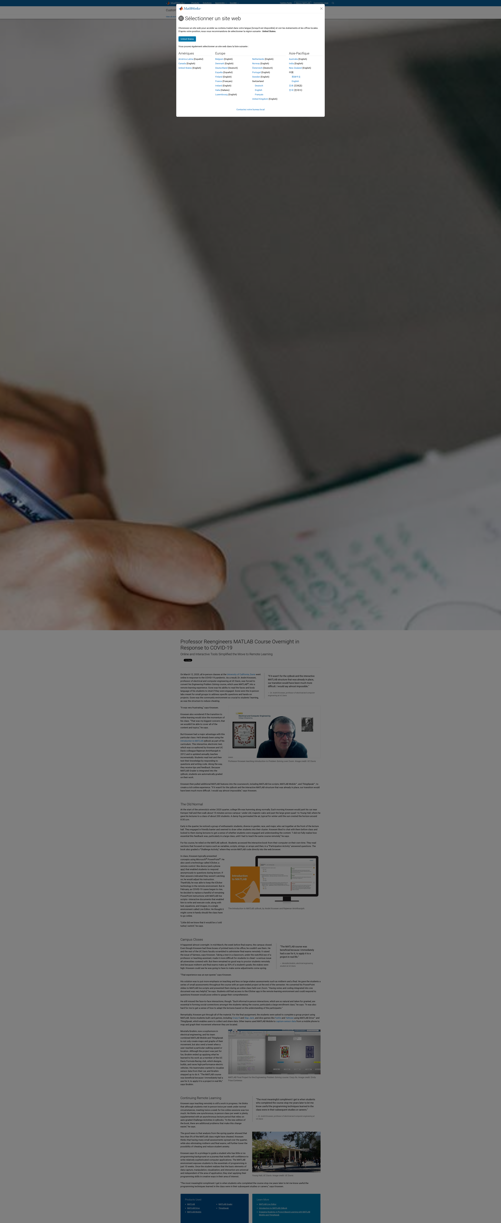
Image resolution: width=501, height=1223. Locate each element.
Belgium (219, 59)
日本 (291, 85)
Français (259, 94)
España (219, 72)
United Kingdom (260, 99)
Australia (293, 59)
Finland (218, 76)
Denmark (219, 63)
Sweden (256, 76)
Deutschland (221, 68)
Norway (256, 63)
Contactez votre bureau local (250, 109)
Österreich (257, 68)
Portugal (256, 72)
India (291, 63)
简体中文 (296, 76)
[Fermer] (321, 8)
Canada (182, 63)
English (258, 90)
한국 (291, 90)
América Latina (185, 59)
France (218, 81)
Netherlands (258, 59)
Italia (217, 90)
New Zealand (295, 68)
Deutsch (259, 85)
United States (185, 68)
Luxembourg (221, 94)
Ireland (218, 85)
